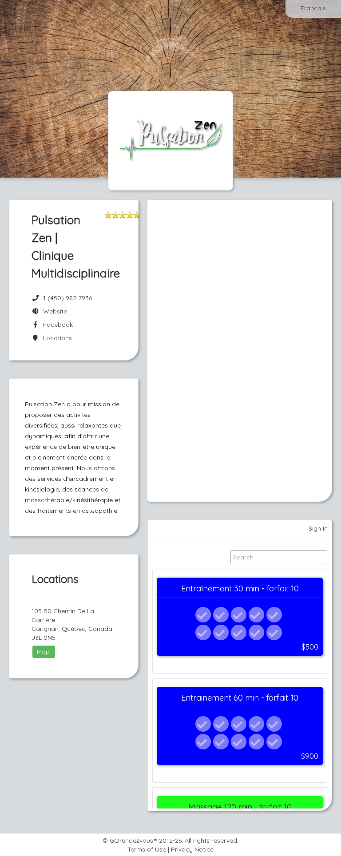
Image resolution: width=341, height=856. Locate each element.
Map (43, 652)
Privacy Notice (192, 849)
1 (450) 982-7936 (67, 298)
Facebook (56, 325)
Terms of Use (146, 849)
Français (313, 8)
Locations (56, 338)
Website (53, 311)
